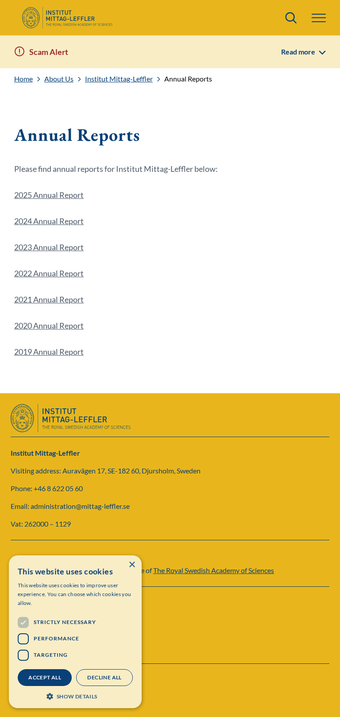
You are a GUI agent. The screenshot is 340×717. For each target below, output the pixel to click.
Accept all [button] (44, 677)
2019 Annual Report (49, 352)
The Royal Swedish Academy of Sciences (213, 570)
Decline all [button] (104, 677)
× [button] (131, 565)
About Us (58, 78)
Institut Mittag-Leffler (119, 78)
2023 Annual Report (49, 247)
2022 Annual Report (49, 273)
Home (23, 78)
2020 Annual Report (49, 325)
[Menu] (319, 18)
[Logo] (67, 17)
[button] (75, 695)
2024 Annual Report (49, 221)
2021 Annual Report (49, 299)
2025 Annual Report (49, 195)
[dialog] (75, 631)
